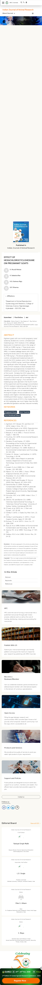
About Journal (7, 13)
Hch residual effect (12, 415)
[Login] (27, 2)
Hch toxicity (25, 412)
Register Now (20, 980)
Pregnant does (10, 412)
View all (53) (35, 823)
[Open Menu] (3, 2)
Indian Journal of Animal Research (17, 10)
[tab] (21, 296)
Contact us (21, 797)
